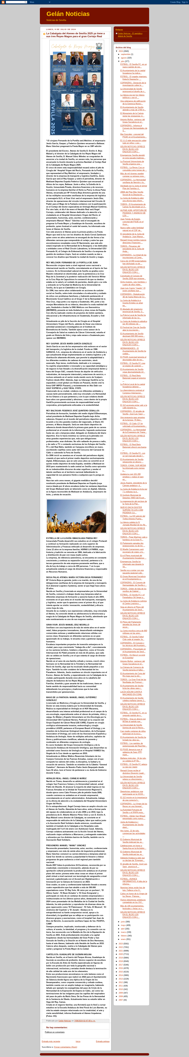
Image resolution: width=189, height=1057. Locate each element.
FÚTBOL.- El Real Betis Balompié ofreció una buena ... (133, 447)
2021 (121, 951)
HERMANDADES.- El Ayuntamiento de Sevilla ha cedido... (133, 351)
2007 (121, 1000)
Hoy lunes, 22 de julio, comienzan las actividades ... (132, 833)
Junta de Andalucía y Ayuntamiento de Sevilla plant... (131, 824)
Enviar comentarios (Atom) (65, 1047)
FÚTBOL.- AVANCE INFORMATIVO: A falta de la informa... (133, 881)
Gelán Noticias (68, 13)
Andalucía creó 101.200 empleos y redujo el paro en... (132, 476)
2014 (121, 975)
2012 (121, 982)
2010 (121, 989)
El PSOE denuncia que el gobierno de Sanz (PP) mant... (131, 752)
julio (123, 61)
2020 (121, 954)
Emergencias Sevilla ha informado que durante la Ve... (132, 564)
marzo (124, 932)
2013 (121, 979)
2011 (121, 986)
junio (123, 922)
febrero (124, 936)
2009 (121, 993)
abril (123, 929)
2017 (121, 965)
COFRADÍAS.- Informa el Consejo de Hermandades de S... (133, 128)
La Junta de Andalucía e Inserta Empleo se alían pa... (131, 303)
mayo (123, 925)
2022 (121, 947)
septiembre (126, 54)
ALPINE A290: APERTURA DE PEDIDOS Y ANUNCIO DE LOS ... (133, 213)
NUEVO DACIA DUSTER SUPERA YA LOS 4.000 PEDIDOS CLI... (131, 510)
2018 (121, 961)
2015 (121, 972)
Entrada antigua (102, 1041)
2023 (121, 944)
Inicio (78, 1041)
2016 (121, 968)
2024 (121, 51)
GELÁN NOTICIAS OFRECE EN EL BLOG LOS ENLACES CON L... (132, 149)
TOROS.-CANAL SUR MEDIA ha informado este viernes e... (133, 468)
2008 (121, 996)
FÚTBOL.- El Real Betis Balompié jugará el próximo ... (133, 378)
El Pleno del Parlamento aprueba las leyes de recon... (130, 624)
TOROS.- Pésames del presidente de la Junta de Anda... (132, 248)
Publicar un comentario (55, 1032)
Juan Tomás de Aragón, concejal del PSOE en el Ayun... (132, 221)
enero (123, 939)
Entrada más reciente (51, 1041)
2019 (121, 958)
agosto (124, 58)
